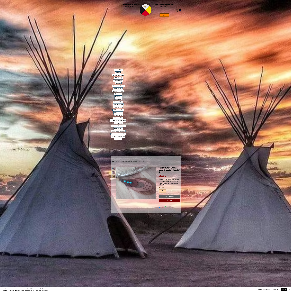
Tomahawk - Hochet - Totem (118, 133)
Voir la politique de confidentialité (40, 290)
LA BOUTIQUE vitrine (118, 75)
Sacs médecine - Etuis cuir (118, 131)
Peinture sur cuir (118, 115)
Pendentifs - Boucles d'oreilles (118, 120)
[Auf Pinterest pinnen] (163, 207)
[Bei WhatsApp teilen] (165, 207)
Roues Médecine (118, 128)
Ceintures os (118, 99)
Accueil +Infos (118, 69)
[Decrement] (160, 191)
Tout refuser (275, 289)
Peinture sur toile (118, 117)
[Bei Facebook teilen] (160, 207)
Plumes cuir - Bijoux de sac (118, 125)
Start (113, 161)
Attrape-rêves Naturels (118, 85)
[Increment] (164, 191)
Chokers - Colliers (118, 101)
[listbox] (164, 15)
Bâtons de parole (118, 88)
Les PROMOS (118, 139)
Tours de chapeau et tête (118, 136)
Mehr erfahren (162, 184)
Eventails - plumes (118, 104)
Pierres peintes (118, 123)
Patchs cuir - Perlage (118, 109)
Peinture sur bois (118, 112)
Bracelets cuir (118, 93)
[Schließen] (289, 289)
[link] (178, 10)
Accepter (284, 289)
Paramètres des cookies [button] (264, 289)
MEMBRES (118, 83)
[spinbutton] (162, 191)
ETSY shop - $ (118, 78)
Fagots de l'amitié (118, 107)
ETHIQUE (118, 72)
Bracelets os (118, 96)
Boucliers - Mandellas (118, 91)
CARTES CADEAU (118, 80)
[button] (164, 15)
